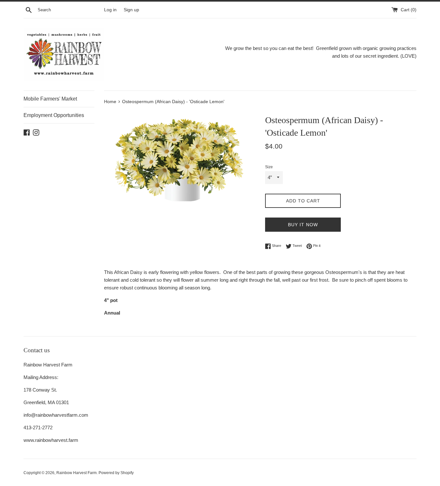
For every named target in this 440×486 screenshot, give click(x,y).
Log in (110, 9)
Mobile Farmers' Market (50, 99)
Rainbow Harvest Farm (76, 473)
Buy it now (303, 224)
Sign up (131, 9)
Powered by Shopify (116, 473)
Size (269, 167)
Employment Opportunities (54, 115)
